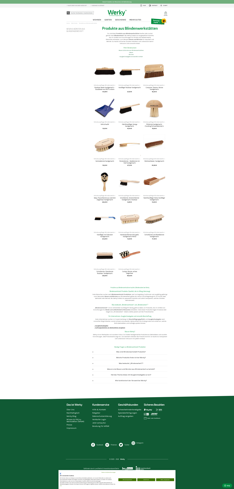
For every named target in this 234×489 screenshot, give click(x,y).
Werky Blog (71, 416)
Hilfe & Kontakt (99, 409)
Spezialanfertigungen (127, 413)
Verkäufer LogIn (99, 419)
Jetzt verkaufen (99, 423)
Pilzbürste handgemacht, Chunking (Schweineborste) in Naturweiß (154, 126)
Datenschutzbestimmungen (108, 472)
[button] (97, 445)
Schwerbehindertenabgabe (129, 409)
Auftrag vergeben (125, 416)
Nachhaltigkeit (73, 413)
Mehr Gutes (74, 23)
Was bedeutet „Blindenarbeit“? (131, 363)
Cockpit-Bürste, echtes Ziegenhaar (129, 272)
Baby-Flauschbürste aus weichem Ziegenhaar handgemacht (105, 199)
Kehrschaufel (105, 124)
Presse (69, 425)
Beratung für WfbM (100, 426)
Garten (108, 20)
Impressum (71, 428)
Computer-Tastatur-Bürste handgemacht (154, 88)
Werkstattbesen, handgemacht (154, 161)
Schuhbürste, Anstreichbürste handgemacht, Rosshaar (129, 199)
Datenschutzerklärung (102, 416)
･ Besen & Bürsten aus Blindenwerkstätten (131, 50)
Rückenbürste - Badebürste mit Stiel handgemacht (129, 162)
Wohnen (97, 20)
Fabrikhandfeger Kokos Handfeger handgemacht (154, 199)
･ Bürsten (131, 54)
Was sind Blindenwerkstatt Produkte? (131, 352)
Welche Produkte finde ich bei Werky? (131, 357)
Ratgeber (96, 413)
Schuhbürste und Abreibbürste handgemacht (154, 235)
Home (68, 23)
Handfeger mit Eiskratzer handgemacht (105, 235)
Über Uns (70, 409)
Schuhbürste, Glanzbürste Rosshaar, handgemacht (105, 272)
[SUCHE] (68, 12)
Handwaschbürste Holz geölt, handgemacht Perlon (129, 235)
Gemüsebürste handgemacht (105, 161)
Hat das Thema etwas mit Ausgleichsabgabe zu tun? (131, 375)
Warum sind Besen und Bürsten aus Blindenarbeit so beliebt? (131, 369)
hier (61, 485)
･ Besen (131, 52)
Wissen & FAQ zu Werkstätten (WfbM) (75, 420)
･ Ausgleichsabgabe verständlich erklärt (131, 56)
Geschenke (120, 20)
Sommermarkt (158, 27)
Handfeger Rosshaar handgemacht (130, 87)
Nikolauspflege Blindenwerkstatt (105, 85)
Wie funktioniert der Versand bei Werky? (131, 380)
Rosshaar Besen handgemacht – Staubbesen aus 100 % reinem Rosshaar (105, 89)
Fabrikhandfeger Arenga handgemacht (129, 125)
